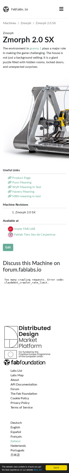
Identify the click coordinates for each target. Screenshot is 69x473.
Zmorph (26, 23)
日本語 (15, 455)
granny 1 (35, 48)
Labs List (16, 370)
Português (17, 450)
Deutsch (16, 422)
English (15, 427)
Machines (9, 23)
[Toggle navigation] (61, 9)
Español (16, 432)
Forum (15, 389)
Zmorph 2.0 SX (46, 23)
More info (38, 469)
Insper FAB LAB (24, 228)
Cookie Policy (20, 398)
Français (16, 436)
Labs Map (17, 375)
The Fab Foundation (24, 393)
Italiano (16, 441)
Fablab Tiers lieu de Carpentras (35, 234)
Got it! (56, 467)
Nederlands (18, 445)
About (15, 379)
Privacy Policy (20, 402)
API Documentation (24, 384)
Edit (8, 247)
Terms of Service (22, 407)
